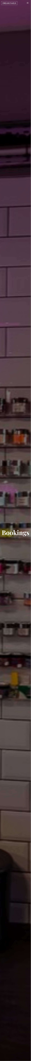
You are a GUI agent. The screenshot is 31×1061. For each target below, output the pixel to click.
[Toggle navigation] (28, 2)
